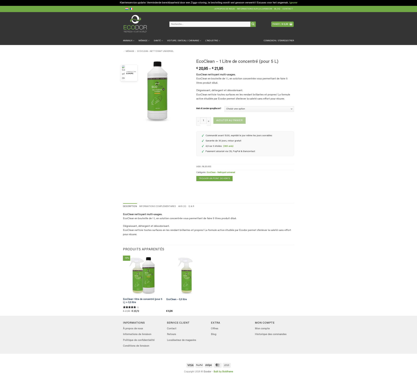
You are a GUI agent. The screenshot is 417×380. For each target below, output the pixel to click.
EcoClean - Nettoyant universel (155, 51)
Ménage (143, 41)
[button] (282, 24)
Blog (277, 9)
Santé (157, 41)
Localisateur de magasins (181, 340)
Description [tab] (130, 206)
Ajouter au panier (229, 120)
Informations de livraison (137, 334)
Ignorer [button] (293, 2)
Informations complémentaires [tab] (157, 206)
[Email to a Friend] (205, 187)
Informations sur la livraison (254, 9)
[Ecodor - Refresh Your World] (144, 25)
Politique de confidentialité (139, 340)
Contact (287, 9)
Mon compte (262, 328)
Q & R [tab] (191, 206)
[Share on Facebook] (199, 187)
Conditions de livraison (136, 346)
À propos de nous (133, 328)
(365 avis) (228, 146)
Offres (214, 328)
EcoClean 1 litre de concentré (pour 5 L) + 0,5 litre (142, 301)
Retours (171, 334)
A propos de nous (225, 9)
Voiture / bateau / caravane (183, 41)
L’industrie (211, 41)
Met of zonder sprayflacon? (208, 108)
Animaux (127, 41)
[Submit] (253, 24)
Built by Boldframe (223, 372)
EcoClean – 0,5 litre (176, 299)
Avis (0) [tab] (182, 206)
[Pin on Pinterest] (211, 187)
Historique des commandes (271, 334)
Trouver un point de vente (214, 179)
